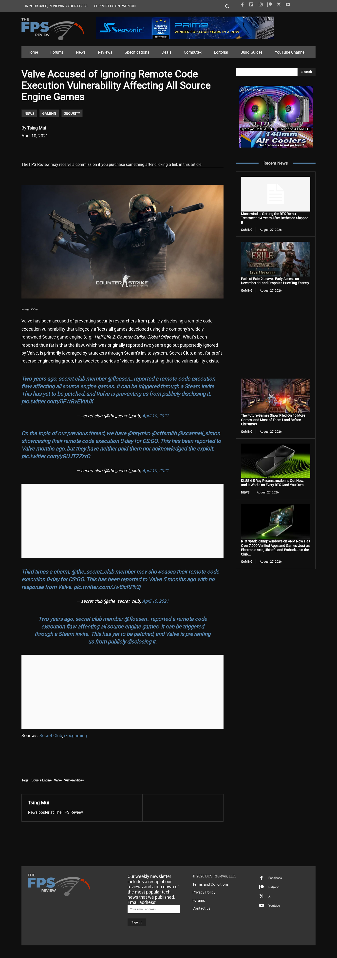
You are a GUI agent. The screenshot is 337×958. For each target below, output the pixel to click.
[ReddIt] (79, 148)
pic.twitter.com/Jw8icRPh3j (107, 586)
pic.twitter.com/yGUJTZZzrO (55, 456)
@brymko (139, 433)
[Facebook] (242, 4)
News (29, 113)
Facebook (275, 878)
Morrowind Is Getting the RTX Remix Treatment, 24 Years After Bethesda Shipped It (274, 218)
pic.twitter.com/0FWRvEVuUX (57, 401)
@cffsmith (164, 433)
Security (72, 113)
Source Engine (42, 780)
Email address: (142, 902)
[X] (278, 4)
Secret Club (50, 735)
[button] (227, 6)
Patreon (273, 887)
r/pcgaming (75, 735)
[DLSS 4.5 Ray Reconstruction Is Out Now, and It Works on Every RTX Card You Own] (275, 461)
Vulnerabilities (74, 780)
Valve (58, 780)
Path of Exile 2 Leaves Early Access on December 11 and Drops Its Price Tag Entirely (275, 280)
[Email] (90, 148)
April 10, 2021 (155, 416)
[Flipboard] (251, 4)
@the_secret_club (92, 571)
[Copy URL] (102, 148)
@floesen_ (119, 378)
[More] (113, 148)
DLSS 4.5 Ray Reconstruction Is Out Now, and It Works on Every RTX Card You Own (272, 482)
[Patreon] (269, 4)
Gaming (49, 113)
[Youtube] (287, 4)
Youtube (274, 905)
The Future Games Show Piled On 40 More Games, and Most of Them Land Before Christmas (273, 419)
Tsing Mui (36, 128)
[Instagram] (260, 4)
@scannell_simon (199, 433)
